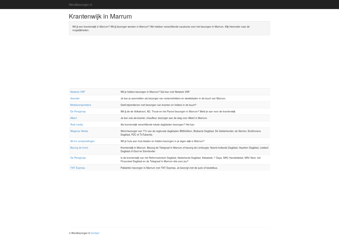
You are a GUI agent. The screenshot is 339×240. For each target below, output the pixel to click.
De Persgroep (78, 111)
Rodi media (76, 124)
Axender (75, 98)
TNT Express (77, 167)
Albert (73, 118)
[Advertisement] (169, 63)
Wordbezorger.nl (80, 4)
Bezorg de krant (79, 147)
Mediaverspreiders (80, 105)
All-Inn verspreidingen (82, 141)
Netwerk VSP (77, 91)
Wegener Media (79, 131)
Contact (95, 233)
